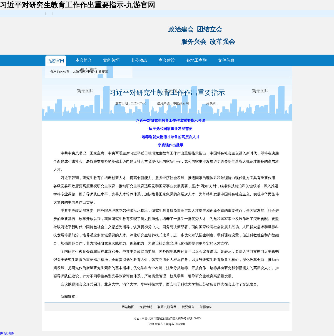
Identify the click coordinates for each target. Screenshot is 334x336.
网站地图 (128, 307)
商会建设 (167, 60)
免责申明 (146, 307)
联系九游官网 (167, 307)
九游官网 (56, 60)
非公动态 (139, 60)
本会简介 (83, 60)
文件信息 (226, 60)
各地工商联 (196, 60)
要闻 (90, 71)
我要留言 (188, 307)
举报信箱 (206, 307)
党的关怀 (111, 60)
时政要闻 (101, 71)
